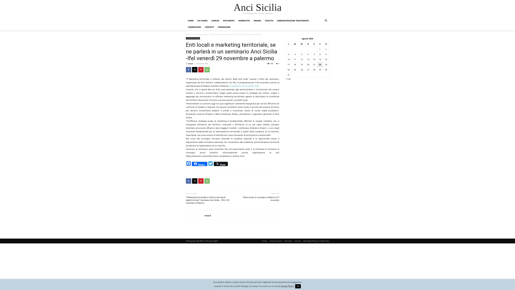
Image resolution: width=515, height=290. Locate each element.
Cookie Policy (287, 286)
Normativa (244, 20)
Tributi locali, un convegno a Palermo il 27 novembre (261, 198)
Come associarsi (276, 241)
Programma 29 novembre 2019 (244, 86)
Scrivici (264, 241)
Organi (257, 20)
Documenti (229, 20)
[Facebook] (188, 69)
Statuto (269, 20)
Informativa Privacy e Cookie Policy (316, 241)
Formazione (224, 27)
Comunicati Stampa (200, 34)
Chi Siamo (202, 20)
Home (191, 20)
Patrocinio (288, 241)
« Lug (288, 78)
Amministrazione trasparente (293, 20)
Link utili (298, 241)
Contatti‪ (209, 27)
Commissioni (194, 27)
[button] (326, 21)
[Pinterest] (201, 69)
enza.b (190, 64)
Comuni (215, 20)
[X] (194, 69)
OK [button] (298, 286)
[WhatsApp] (207, 69)
